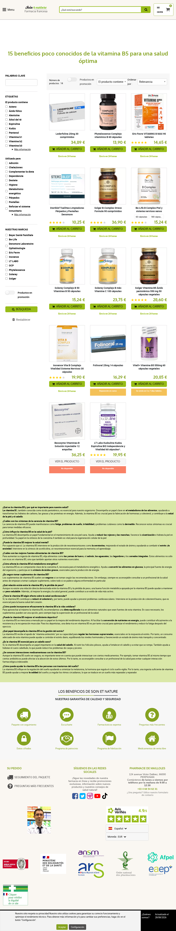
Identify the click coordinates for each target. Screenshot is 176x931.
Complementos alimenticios (12, 17)
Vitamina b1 (15, 137)
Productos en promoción (25, 295)
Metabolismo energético (16, 191)
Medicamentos (83, 17)
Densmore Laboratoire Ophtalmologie (21, 246)
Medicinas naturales (30, 17)
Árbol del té (15, 119)
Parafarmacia (102, 17)
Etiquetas (11, 96)
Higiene (13, 184)
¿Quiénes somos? (146, 916)
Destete (13, 180)
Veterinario (164, 17)
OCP (11, 265)
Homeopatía (46, 17)
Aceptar (62, 927)
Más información (22, 149)
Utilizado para (13, 158)
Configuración (77, 927)
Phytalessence (17, 270)
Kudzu (12, 128)
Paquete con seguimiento (24, 724)
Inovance (14, 256)
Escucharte (66, 724)
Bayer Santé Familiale (21, 235)
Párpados (14, 197)
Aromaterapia (64, 17)
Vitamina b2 (15, 141)
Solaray (13, 274)
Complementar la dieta (21, 171)
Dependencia (16, 176)
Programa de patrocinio (66, 748)
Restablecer (23, 320)
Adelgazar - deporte (134, 17)
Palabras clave (15, 75)
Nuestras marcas (16, 229)
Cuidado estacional (119, 17)
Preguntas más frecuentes (152, 724)
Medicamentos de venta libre (152, 748)
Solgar (12, 278)
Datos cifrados (24, 748)
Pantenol (14, 132)
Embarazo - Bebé (149, 17)
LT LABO (13, 261)
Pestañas (14, 202)
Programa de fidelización (109, 748)
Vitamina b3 (15, 145)
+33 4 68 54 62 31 (147, 789)
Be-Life (13, 239)
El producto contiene (16, 102)
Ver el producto (67, 461)
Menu (11, 10)
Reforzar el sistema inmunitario (19, 208)
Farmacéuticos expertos (109, 724)
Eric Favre (14, 252)
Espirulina (14, 124)
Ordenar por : (132, 82)
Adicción (13, 163)
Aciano (12, 106)
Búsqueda (23, 309)
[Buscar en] (146, 9)
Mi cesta (160, 9)
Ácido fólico (15, 111)
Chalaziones (16, 167)
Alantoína (14, 115)
